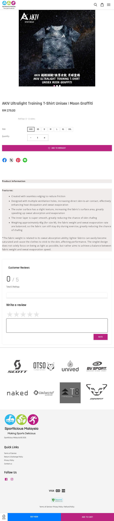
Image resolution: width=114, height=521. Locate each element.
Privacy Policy (9, 460)
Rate (100, 337)
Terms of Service (10, 453)
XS (38, 129)
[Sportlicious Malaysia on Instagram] (12, 481)
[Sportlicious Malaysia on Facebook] (6, 481)
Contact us (8, 464)
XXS (31, 129)
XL (63, 129)
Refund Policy (69, 507)
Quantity (5, 136)
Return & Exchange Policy (13, 457)
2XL (69, 129)
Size (4, 129)
